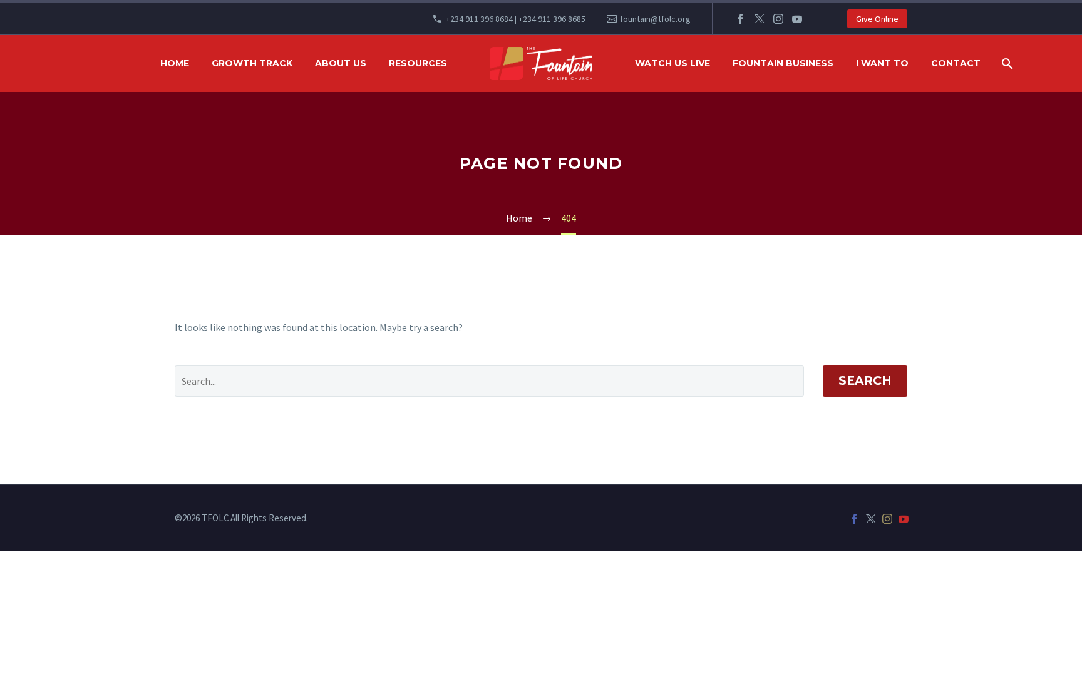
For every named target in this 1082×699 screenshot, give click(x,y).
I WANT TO (882, 63)
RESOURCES (418, 63)
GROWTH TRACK (252, 63)
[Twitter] (759, 19)
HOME (174, 63)
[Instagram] (778, 19)
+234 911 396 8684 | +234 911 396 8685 (515, 18)
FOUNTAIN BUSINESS (783, 63)
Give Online (877, 18)
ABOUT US (340, 63)
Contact (956, 63)
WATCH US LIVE (672, 63)
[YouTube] (797, 19)
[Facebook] (740, 19)
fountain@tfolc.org (655, 18)
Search (865, 381)
